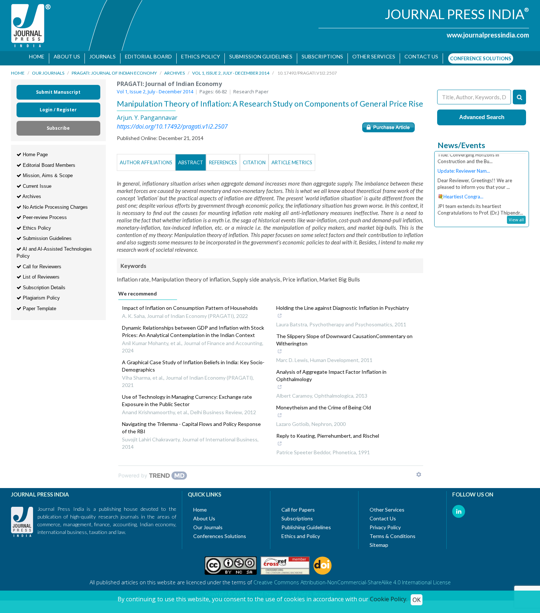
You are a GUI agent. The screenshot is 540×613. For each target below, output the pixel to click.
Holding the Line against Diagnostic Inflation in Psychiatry (342, 304)
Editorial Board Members (48, 161)
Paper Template (38, 305)
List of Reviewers (40, 273)
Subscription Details (43, 284)
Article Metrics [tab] (291, 159)
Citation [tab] (254, 159)
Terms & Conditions (392, 532)
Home (34, 56)
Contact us (419, 56)
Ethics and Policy (300, 532)
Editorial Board (145, 56)
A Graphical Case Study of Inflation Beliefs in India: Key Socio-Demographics (193, 362)
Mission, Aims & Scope (47, 172)
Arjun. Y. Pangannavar (147, 114)
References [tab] (223, 159)
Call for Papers (298, 506)
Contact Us (383, 515)
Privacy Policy (385, 523)
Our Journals (48, 69)
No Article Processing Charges (54, 203)
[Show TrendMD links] (419, 471)
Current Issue (36, 182)
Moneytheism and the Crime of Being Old (323, 404)
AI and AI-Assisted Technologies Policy (54, 249)
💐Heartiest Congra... (460, 186)
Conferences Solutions (219, 532)
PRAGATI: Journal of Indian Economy (114, 69)
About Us (64, 56)
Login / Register (58, 106)
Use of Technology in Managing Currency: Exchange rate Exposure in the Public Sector (187, 397)
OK (417, 600)
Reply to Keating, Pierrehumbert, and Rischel (327, 432)
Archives (174, 69)
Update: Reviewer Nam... (464, 160)
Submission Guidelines (258, 56)
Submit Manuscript (58, 88)
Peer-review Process (44, 213)
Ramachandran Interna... (463, 211)
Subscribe (58, 124)
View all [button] (516, 216)
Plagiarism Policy (40, 294)
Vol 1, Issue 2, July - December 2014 (230, 69)
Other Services (371, 56)
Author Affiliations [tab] (146, 159)
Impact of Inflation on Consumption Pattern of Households (190, 304)
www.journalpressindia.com (488, 35)
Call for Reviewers (41, 263)
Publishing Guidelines (306, 523)
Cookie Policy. (388, 599)
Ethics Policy (198, 56)
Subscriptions (320, 56)
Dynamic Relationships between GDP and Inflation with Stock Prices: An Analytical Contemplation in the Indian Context (193, 327)
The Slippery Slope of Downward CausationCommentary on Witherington (344, 336)
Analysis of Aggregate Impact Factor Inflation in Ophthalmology (331, 372)
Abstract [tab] (190, 159)
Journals (100, 56)
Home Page (34, 151)
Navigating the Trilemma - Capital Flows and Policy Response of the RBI (191, 424)
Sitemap (379, 541)
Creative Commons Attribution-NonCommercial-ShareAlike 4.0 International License (352, 578)
